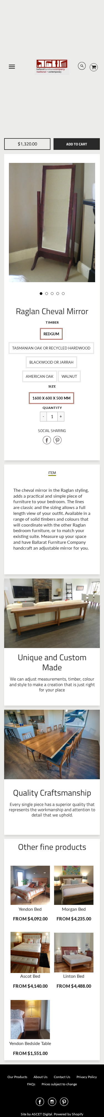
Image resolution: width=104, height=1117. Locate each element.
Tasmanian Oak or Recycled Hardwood (51, 348)
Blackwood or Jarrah (51, 362)
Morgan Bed (74, 909)
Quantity (52, 408)
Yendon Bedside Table (30, 1043)
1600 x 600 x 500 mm (51, 398)
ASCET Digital (42, 1114)
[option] (52, 222)
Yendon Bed (30, 909)
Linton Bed (73, 976)
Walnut (69, 376)
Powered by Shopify (68, 1114)
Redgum (51, 334)
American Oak (40, 376)
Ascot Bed (30, 976)
